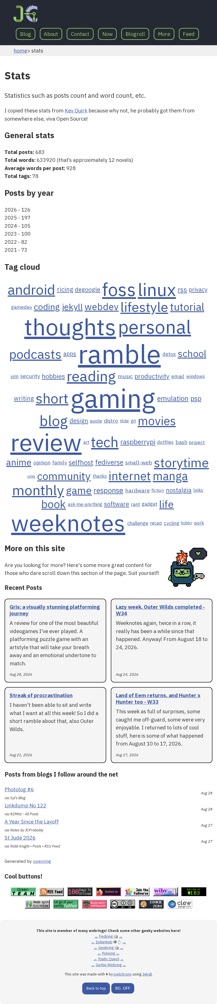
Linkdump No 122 (25, 805)
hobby (186, 523)
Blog (25, 34)
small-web (138, 462)
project (197, 442)
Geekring (106, 947)
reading (91, 376)
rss (182, 290)
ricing (65, 289)
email (177, 376)
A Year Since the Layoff (32, 821)
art (86, 442)
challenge (137, 523)
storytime (181, 462)
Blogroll (135, 34)
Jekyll (147, 974)
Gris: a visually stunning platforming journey (55, 610)
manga (170, 476)
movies (157, 420)
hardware (137, 490)
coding (47, 307)
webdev (101, 307)
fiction (157, 490)
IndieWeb (104, 942)
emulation (172, 398)
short (52, 398)
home (20, 50)
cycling (171, 523)
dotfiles (165, 442)
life (166, 504)
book (53, 504)
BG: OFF (122, 988)
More (164, 34)
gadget (149, 504)
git (133, 420)
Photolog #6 (19, 789)
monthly (38, 490)
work (199, 522)
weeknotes (68, 523)
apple (96, 420)
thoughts (70, 326)
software (116, 504)
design (79, 421)
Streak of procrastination (41, 695)
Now (107, 34)
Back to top (96, 988)
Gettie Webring (108, 964)
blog (54, 421)
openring (42, 861)
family (59, 462)
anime (18, 462)
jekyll (72, 307)
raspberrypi (137, 442)
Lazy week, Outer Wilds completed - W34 (160, 610)
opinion (42, 462)
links (198, 490)
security (30, 376)
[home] (26, 14)
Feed (189, 34)
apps (69, 354)
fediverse (109, 462)
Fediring (106, 936)
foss (119, 289)
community (64, 476)
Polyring (108, 953)
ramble (119, 354)
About (51, 34)
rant (135, 504)
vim (14, 376)
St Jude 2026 (20, 837)
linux (157, 289)
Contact (80, 34)
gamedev (21, 307)
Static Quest (108, 959)
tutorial (187, 307)
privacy (198, 289)
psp (195, 398)
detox (169, 354)
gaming (112, 398)
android (31, 289)
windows (195, 376)
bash (181, 442)
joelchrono (123, 974)
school (192, 354)
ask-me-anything (85, 504)
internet (129, 476)
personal (154, 327)
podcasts (35, 354)
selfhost (81, 462)
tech (104, 442)
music (125, 376)
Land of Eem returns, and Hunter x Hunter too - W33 (158, 698)
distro (111, 421)
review (46, 442)
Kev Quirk (76, 110)
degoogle (87, 289)
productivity (152, 376)
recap (156, 522)
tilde (124, 420)
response (108, 490)
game (79, 490)
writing (24, 398)
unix (31, 476)
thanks (100, 476)
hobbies (53, 376)
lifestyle (144, 306)
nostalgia (179, 490)
